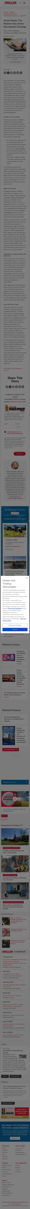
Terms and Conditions (15, 608)
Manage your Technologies (15, 625)
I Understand (15, 629)
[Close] (27, 577)
